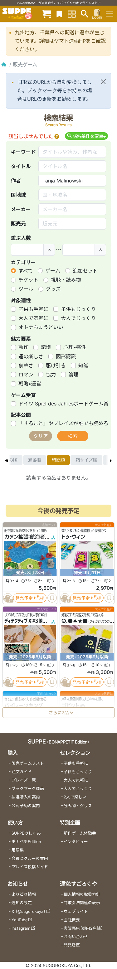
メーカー (21, 209)
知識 (83, 365)
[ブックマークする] (52, 598)
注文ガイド (22, 771)
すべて (25, 271)
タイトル (21, 166)
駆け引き (56, 365)
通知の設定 (22, 902)
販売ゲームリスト (28, 763)
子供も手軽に (33, 309)
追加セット (85, 271)
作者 (16, 180)
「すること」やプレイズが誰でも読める (63, 423)
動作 (23, 347)
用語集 (18, 850)
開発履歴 (72, 945)
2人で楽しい (75, 797)
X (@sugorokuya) (29, 911)
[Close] (103, 81)
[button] (56, 136)
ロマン (25, 374)
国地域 (18, 195)
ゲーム (52, 271)
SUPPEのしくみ (26, 833)
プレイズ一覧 (24, 780)
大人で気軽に (33, 318)
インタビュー (76, 841)
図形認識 (66, 356)
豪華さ (25, 365)
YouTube (19, 920)
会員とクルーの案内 (30, 858)
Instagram (21, 928)
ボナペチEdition (26, 841)
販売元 (18, 223)
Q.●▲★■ (74, 621)
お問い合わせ (76, 936)
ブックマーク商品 (28, 788)
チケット (28, 280)
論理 (73, 374)
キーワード (23, 152)
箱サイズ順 (86, 460)
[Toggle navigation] (109, 13)
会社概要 (72, 920)
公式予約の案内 (26, 805)
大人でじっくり (78, 318)
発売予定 (24, 598)
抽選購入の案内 (26, 797)
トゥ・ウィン (73, 537)
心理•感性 (74, 347)
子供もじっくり (78, 309)
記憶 (46, 347)
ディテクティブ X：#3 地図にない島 (32, 621)
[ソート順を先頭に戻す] (6, 460)
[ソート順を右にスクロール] (111, 460)
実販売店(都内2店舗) (83, 928)
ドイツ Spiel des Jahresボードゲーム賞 (63, 403)
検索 (72, 436)
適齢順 (34, 460)
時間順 (58, 460)
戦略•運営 (29, 383)
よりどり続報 (24, 894)
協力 (51, 374)
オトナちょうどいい (40, 327)
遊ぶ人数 (21, 238)
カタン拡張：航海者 (24, 537)
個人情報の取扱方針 (82, 894)
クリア (40, 436)
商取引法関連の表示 (82, 902)
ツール (25, 289)
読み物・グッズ (78, 805)
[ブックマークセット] (59, 13)
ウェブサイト (76, 911)
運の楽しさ (30, 356)
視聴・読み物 (66, 280)
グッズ (53, 289)
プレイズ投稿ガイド (30, 867)
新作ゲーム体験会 (80, 833)
